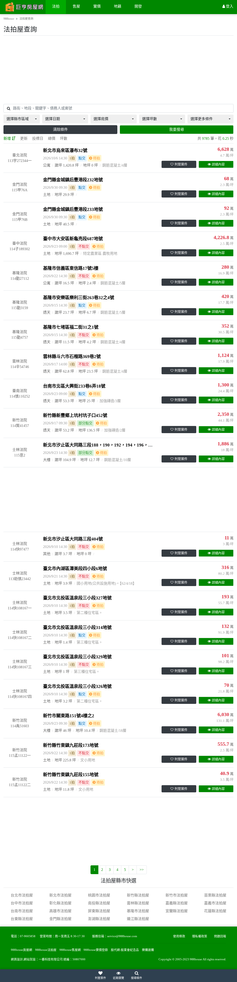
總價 (51, 138)
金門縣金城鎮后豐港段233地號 (73, 209)
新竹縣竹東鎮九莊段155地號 (70, 774)
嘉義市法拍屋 (215, 903)
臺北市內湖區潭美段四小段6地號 (75, 568)
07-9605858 (27, 936)
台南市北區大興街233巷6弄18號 (74, 386)
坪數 (63, 138)
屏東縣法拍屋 (99, 911)
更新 (24, 138)
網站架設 (30, 959)
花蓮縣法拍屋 (215, 911)
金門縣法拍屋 (60, 919)
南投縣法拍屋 (99, 903)
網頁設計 (17, 959)
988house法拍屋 (45, 950)
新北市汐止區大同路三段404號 (73, 539)
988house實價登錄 (96, 950)
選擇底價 (101, 119)
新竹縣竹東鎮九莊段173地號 (70, 745)
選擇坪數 (149, 119)
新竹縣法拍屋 (138, 895)
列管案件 (181, 164)
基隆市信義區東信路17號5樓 (70, 268)
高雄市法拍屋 (60, 911)
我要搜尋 (176, 129)
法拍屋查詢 (26, 18)
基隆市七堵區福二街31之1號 (70, 327)
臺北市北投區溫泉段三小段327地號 (77, 598)
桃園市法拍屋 (99, 895)
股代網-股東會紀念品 (125, 950)
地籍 (117, 6)
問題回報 (220, 936)
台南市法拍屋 (22, 911)
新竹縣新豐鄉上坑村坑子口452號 (75, 415)
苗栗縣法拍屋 (215, 895)
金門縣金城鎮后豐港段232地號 (73, 179)
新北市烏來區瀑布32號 (65, 150)
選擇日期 (52, 119)
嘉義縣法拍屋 (176, 903)
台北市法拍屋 (22, 895)
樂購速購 (148, 950)
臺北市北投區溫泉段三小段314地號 (77, 627)
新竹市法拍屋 (176, 895)
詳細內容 (218, 164)
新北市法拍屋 (60, 895)
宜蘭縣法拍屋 (176, 911)
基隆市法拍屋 (138, 911)
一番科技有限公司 (51, 959)
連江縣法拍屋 (138, 919)
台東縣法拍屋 (22, 919)
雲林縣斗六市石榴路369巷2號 (72, 356)
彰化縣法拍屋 (60, 903)
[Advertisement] (118, 69)
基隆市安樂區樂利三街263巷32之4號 (78, 297)
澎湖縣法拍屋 (99, 919)
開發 (138, 6)
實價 (97, 6)
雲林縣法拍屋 (138, 903)
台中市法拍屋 (22, 903)
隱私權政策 (199, 936)
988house (8, 18)
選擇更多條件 (201, 119)
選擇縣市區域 (17, 119)
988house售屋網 (70, 950)
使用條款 (179, 936)
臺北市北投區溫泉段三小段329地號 (77, 656)
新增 (7, 138)
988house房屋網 (21, 950)
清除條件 (60, 129)
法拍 (55, 6)
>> (142, 870)
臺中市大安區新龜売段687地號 (73, 238)
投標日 (37, 138)
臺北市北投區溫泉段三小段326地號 (77, 686)
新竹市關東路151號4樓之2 (68, 715)
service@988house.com (122, 936)
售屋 (76, 6)
